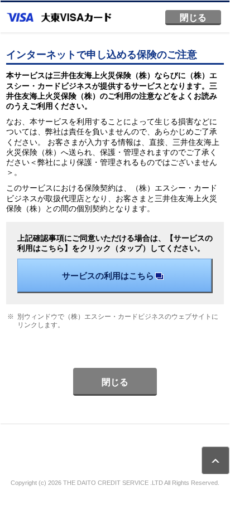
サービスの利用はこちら (108, 275)
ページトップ (215, 460)
